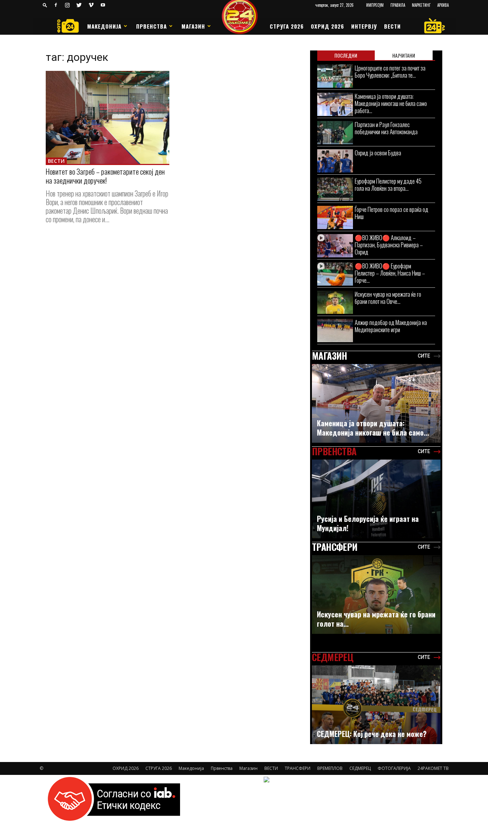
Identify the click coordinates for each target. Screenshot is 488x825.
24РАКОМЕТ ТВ (433, 768)
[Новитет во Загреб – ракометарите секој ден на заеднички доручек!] (107, 117)
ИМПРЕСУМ (375, 5)
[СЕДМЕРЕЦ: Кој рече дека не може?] (376, 708)
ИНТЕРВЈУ (364, 26)
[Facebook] (55, 5)
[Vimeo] (91, 5)
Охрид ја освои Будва (378, 152)
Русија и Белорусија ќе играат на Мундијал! (368, 523)
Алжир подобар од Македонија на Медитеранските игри (391, 326)
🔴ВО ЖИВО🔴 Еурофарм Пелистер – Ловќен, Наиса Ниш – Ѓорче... (390, 273)
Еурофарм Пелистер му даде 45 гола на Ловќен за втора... (388, 184)
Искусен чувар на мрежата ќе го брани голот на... (376, 619)
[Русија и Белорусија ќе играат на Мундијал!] (376, 501)
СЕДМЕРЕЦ (360, 768)
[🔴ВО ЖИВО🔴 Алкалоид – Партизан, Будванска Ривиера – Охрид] (335, 245)
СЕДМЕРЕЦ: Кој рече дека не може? (372, 733)
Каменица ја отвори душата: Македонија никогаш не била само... (373, 428)
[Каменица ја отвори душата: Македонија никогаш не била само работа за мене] (335, 104)
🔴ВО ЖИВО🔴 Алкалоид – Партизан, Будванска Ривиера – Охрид (389, 244)
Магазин (193, 26)
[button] (45, 5)
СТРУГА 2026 (287, 26)
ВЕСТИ (392, 26)
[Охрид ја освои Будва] (335, 161)
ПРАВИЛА (397, 5)
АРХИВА (443, 5)
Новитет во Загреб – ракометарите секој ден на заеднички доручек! (105, 176)
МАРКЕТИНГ (421, 5)
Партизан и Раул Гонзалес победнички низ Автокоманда (386, 128)
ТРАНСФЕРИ (297, 768)
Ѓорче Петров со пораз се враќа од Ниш (391, 213)
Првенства (151, 26)
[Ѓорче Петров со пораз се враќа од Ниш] (335, 217)
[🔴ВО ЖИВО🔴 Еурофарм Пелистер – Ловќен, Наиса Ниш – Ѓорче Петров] (335, 274)
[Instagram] (67, 5)
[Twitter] (79, 5)
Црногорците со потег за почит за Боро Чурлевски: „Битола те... (390, 71)
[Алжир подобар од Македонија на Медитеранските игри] (335, 330)
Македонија (104, 26)
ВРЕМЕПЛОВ (330, 768)
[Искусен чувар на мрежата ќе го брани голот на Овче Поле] (335, 302)
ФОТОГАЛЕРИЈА (394, 768)
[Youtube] (103, 5)
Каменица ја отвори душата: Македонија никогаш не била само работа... (391, 103)
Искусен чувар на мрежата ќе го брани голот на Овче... (388, 298)
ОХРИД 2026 (327, 26)
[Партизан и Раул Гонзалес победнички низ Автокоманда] (335, 132)
